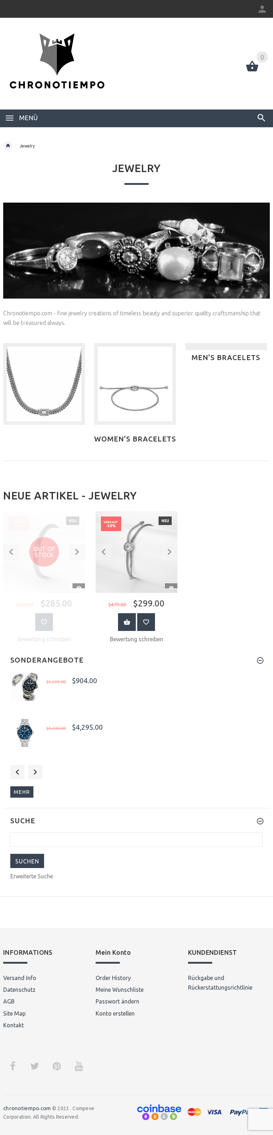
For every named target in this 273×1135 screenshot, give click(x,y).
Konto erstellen (115, 1013)
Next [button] (35, 772)
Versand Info (19, 978)
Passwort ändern (117, 1001)
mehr (22, 792)
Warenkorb (127, 622)
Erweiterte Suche (31, 876)
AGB (9, 1001)
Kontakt (13, 1025)
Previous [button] (17, 772)
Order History (113, 978)
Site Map (14, 1013)
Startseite (7, 145)
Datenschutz (19, 989)
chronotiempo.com (27, 1108)
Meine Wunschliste (120, 989)
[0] (252, 71)
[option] (136, 579)
